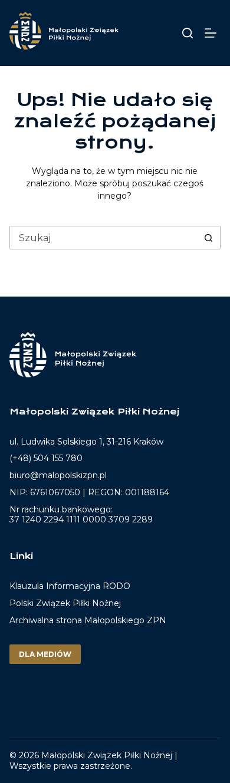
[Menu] (213, 33)
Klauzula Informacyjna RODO (69, 586)
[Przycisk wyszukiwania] (208, 237)
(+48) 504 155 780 (46, 458)
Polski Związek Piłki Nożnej (65, 603)
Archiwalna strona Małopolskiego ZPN (87, 620)
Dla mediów (45, 654)
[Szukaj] (187, 33)
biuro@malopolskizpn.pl (58, 475)
